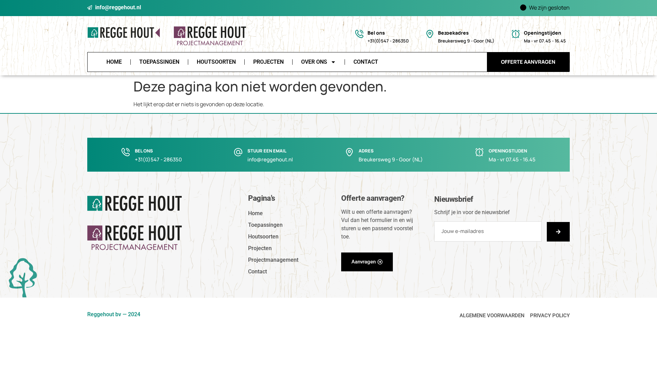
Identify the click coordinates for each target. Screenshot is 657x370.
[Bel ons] (359, 34)
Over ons (314, 62)
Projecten (268, 62)
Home (114, 62)
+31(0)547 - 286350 (158, 159)
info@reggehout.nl (270, 159)
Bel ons (376, 32)
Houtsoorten (216, 62)
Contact (365, 62)
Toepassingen (159, 62)
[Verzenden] (558, 232)
